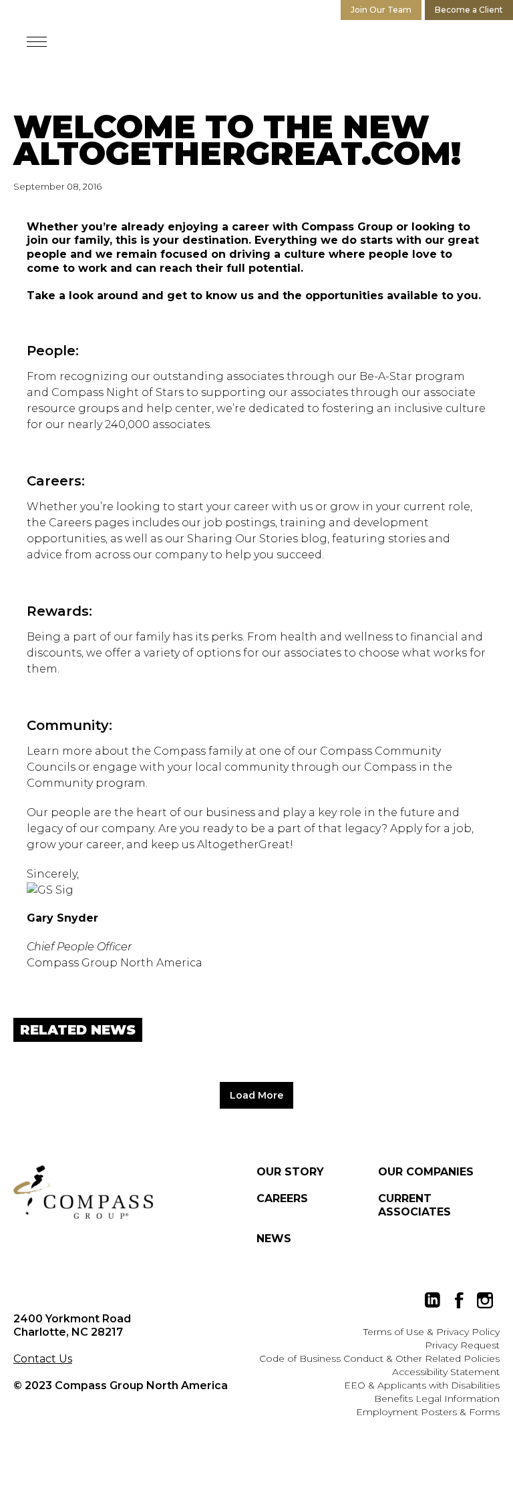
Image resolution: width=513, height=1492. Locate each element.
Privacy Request (462, 1345)
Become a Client (469, 10)
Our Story (290, 1171)
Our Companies (426, 1171)
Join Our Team (381, 10)
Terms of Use (393, 1332)
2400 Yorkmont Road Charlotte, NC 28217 (72, 1325)
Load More (256, 1095)
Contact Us (42, 1358)
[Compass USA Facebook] (459, 1300)
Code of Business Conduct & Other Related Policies (379, 1358)
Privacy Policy (468, 1332)
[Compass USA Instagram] (485, 1300)
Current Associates (414, 1205)
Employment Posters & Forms (428, 1412)
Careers (282, 1198)
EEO (354, 1385)
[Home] (83, 1192)
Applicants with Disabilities (438, 1385)
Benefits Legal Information (437, 1398)
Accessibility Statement (446, 1372)
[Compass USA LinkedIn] (433, 1300)
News (273, 1238)
